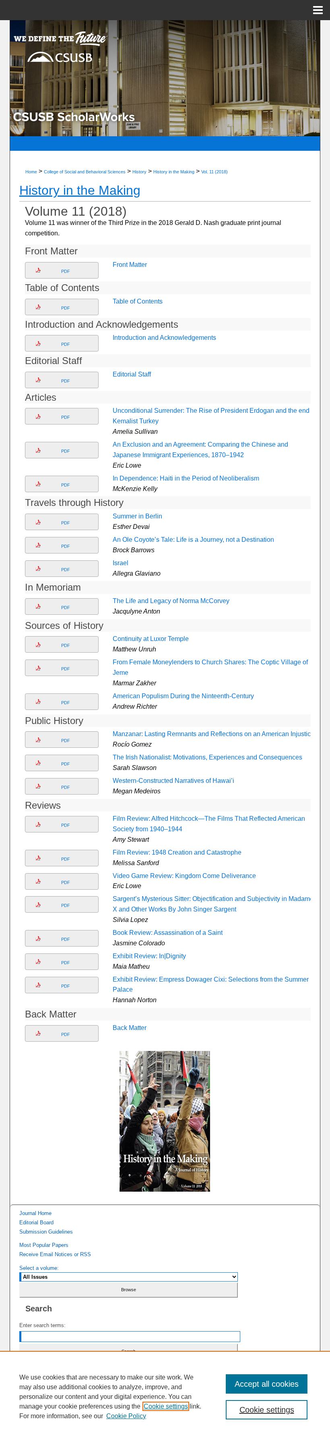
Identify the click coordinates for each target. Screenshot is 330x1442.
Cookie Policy (126, 1416)
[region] (165, 1396)
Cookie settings (166, 1406)
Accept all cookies (267, 1384)
